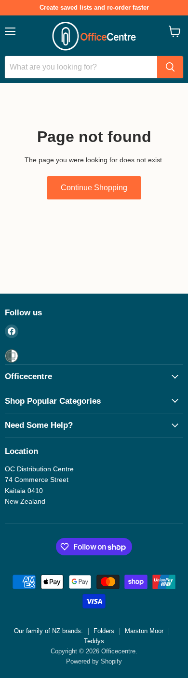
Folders (104, 631)
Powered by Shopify (94, 661)
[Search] (170, 67)
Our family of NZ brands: (48, 631)
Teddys (94, 641)
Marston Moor (144, 631)
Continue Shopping (94, 188)
